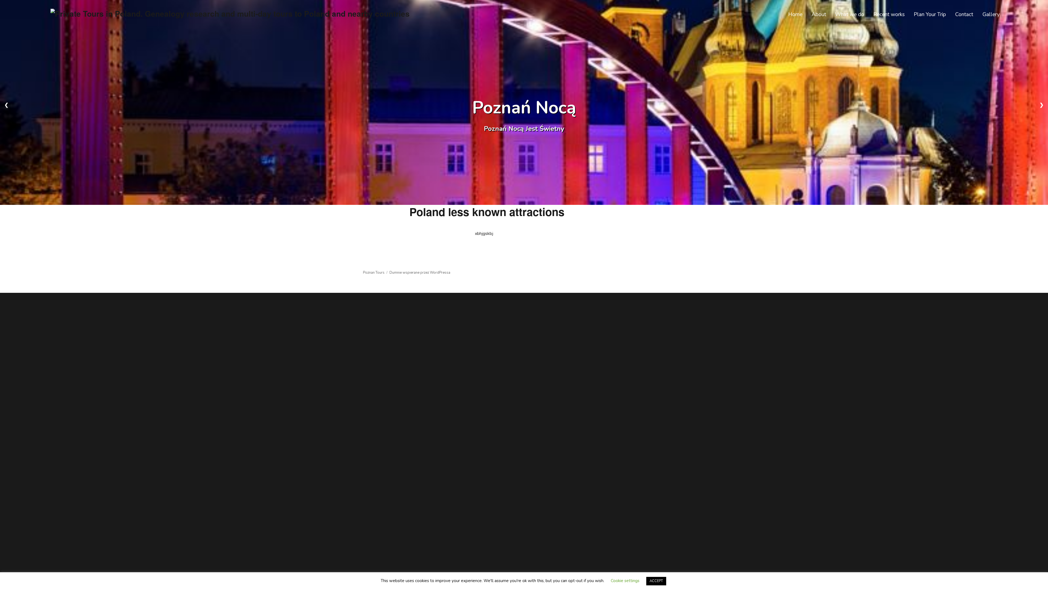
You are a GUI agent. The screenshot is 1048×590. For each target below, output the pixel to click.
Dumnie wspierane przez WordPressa (419, 272)
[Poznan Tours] (230, 12)
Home (795, 14)
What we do (849, 14)
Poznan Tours (374, 272)
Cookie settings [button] (625, 580)
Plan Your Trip (930, 14)
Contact (964, 14)
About (819, 14)
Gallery (991, 14)
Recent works (889, 14)
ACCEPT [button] (656, 581)
